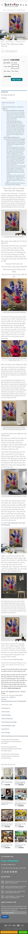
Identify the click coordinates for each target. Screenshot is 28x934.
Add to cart (16, 79)
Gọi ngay (24, 932)
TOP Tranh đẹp (9, 929)
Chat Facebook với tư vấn (10, 932)
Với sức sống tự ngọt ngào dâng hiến (14, 121)
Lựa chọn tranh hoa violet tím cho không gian (14, 139)
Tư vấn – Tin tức (23, 930)
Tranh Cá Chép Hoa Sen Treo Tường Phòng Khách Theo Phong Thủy (15, 887)
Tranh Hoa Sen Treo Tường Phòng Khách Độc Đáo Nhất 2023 (15, 892)
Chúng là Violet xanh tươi (12, 119)
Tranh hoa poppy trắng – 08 (7, 782)
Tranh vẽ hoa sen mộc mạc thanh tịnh (20, 845)
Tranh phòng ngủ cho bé (14, 523)
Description (4, 92)
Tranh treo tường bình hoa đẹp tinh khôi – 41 (20, 782)
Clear (23, 61)
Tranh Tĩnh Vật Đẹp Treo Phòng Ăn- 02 (7, 803)
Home (4, 10)
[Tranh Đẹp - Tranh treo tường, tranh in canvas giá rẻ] (11, 5)
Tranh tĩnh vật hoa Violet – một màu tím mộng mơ (13, 107)
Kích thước (7, 62)
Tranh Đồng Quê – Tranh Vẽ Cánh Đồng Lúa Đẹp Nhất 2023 (14, 897)
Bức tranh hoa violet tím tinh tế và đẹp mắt (14, 110)
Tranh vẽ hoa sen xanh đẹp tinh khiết (20, 824)
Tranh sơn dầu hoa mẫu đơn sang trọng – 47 (20, 803)
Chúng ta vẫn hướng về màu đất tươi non (15, 123)
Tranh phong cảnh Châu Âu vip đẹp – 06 (7, 845)
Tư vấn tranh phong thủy (17, 928)
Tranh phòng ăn (21, 10)
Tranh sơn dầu (7, 928)
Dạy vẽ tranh (14, 930)
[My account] (23, 5)
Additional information (8, 95)
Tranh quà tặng (18, 929)
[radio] (7, 66)
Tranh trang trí (11, 10)
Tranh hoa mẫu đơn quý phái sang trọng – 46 (7, 824)
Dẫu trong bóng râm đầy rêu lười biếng (14, 122)
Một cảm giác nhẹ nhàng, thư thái (11, 137)
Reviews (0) (4, 98)
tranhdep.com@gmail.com (8, 864)
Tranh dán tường (6, 930)
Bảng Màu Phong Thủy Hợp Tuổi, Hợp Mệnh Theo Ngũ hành (16, 882)
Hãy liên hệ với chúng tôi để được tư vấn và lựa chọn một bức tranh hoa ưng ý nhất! (15, 183)
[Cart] (26, 5)
